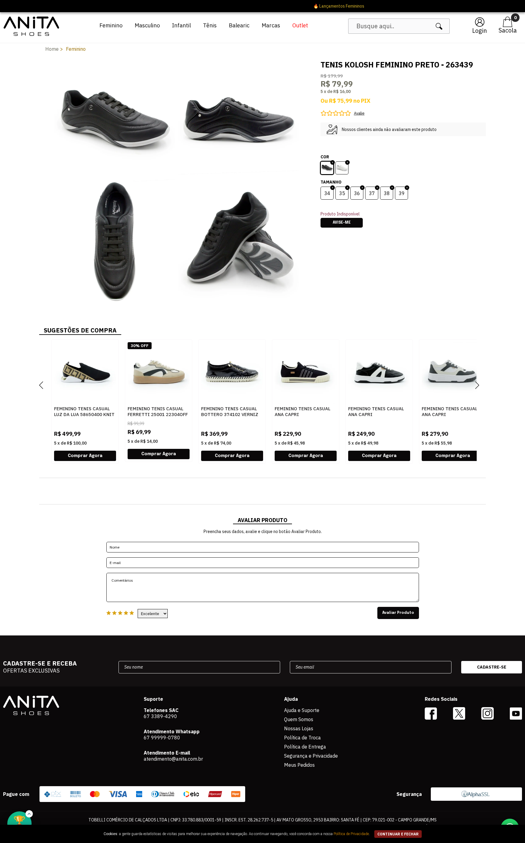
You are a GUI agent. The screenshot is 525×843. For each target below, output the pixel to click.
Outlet (300, 25)
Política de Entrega (305, 747)
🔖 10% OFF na (263, 6)
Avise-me (342, 223)
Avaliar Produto (398, 613)
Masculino (147, 25)
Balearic (239, 25)
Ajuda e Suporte (301, 710)
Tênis (210, 25)
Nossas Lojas (298, 728)
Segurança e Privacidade (311, 756)
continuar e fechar (398, 834)
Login (479, 30)
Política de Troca (302, 738)
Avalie (359, 113)
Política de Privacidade (351, 834)
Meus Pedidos (299, 765)
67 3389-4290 (160, 716)
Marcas (271, 25)
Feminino (110, 25)
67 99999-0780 (162, 738)
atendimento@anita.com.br (173, 759)
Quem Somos (298, 719)
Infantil (181, 25)
